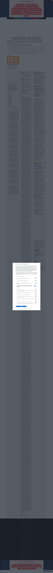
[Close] (39, 264)
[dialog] (26, 286)
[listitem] (26, 276)
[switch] (35, 278)
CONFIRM (21, 306)
